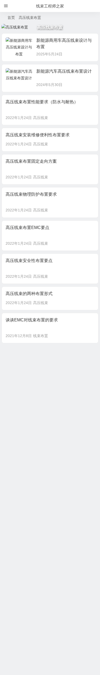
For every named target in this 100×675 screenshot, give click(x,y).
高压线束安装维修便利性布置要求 (38, 135)
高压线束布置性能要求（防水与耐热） (42, 102)
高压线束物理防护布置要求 (31, 194)
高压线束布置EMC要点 (27, 227)
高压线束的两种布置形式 (29, 293)
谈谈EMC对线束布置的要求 (32, 320)
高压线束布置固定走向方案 (31, 161)
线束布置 (40, 336)
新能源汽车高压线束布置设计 (64, 71)
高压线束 (40, 118)
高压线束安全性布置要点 (29, 260)
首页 (11, 17)
